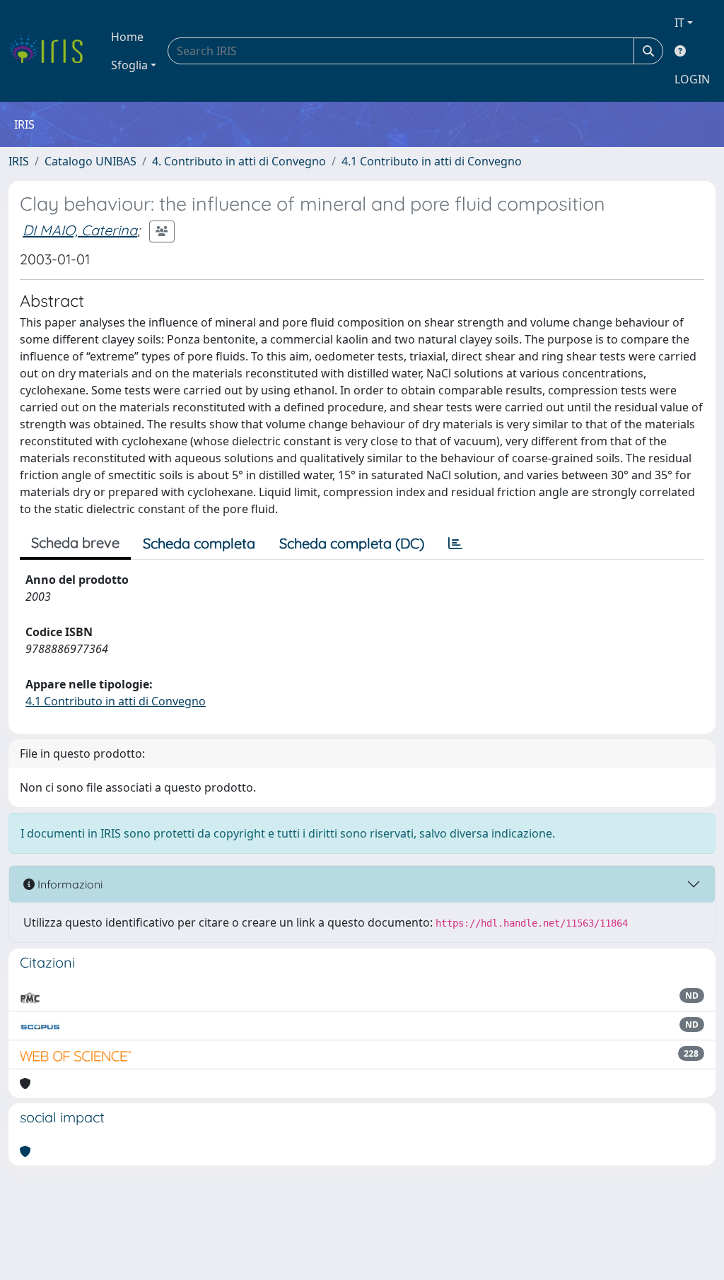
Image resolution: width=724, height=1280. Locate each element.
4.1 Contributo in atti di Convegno (431, 161)
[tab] (455, 543)
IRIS (18, 161)
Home (127, 37)
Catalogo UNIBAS (90, 161)
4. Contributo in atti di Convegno (239, 161)
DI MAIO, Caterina (80, 230)
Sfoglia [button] (129, 65)
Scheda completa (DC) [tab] (351, 543)
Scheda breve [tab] (75, 542)
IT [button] (679, 22)
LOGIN (692, 79)
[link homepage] (51, 51)
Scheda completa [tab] (199, 543)
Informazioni (69, 884)
